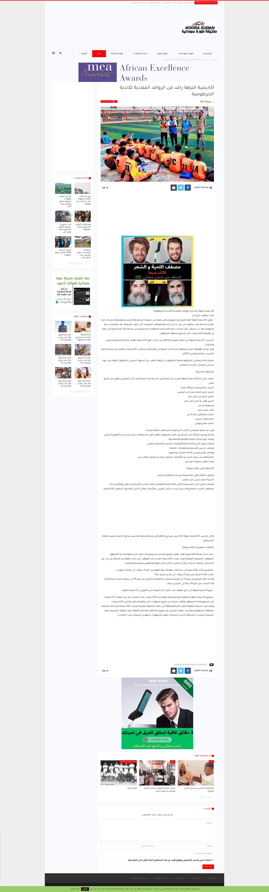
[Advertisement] (106, 27)
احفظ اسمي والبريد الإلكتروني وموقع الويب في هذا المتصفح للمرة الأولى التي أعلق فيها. (169, 860)
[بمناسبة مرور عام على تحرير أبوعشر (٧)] (83, 349)
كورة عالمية (117, 53)
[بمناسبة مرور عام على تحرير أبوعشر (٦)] (63, 349)
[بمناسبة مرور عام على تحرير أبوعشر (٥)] (83, 372)
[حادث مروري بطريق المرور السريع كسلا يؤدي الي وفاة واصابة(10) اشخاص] (63, 216)
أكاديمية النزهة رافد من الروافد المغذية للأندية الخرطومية (190, 664)
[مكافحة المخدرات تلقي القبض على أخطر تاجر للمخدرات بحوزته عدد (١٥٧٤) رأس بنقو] (83, 242)
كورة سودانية (186, 53)
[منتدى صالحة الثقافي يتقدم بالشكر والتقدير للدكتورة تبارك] (157, 772)
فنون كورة (162, 53)
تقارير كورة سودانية (106, 101)
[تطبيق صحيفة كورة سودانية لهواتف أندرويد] (73, 291)
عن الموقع (188, 3)
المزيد (84, 53)
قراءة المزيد (75, 889)
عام (99, 53)
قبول (85, 889)
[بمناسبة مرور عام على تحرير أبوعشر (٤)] (63, 372)
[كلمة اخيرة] (119, 772)
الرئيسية (207, 53)
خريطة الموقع (154, 3)
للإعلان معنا (177, 3)
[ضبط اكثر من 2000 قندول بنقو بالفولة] (63, 242)
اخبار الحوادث (140, 53)
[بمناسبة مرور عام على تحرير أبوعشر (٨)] (63, 326)
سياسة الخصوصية (138, 3)
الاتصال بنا (166, 3)
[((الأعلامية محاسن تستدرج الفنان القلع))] (196, 772)
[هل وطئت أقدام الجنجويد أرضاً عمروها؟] (83, 216)
